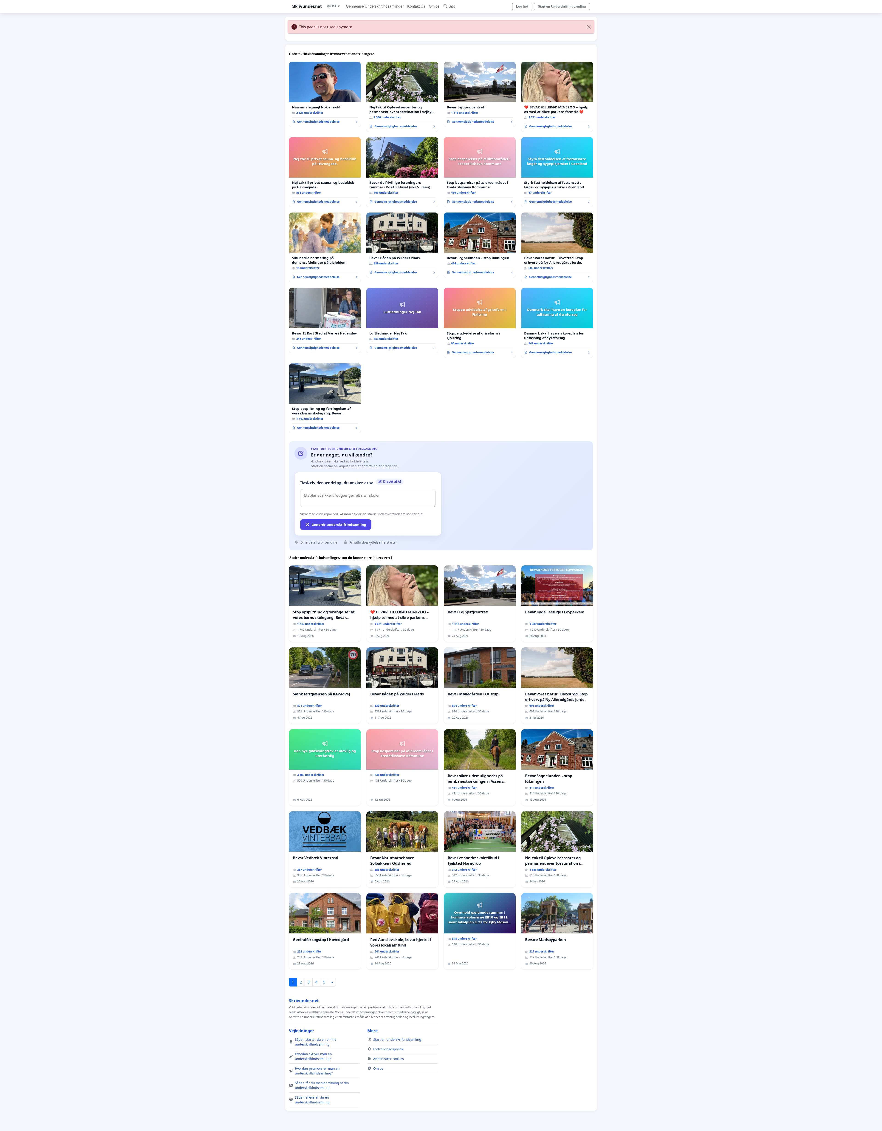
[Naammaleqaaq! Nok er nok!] (325, 94)
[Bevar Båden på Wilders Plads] (402, 245)
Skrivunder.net (306, 6)
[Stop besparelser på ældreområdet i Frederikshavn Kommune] (480, 172)
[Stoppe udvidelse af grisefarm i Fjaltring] (480, 323)
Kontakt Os (416, 6)
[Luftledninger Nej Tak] (402, 320)
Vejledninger (301, 1030)
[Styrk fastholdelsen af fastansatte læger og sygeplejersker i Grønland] (557, 172)
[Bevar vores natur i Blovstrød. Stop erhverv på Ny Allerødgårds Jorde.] (557, 247)
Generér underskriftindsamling (338, 524)
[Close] (588, 26)
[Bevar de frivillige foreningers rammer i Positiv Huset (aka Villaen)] (402, 172)
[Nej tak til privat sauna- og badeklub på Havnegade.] (325, 172)
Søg (452, 6)
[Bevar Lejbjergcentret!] (480, 94)
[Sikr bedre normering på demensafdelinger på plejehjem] (325, 247)
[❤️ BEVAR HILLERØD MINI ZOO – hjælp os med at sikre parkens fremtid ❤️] (557, 97)
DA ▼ (336, 6)
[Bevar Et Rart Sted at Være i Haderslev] (325, 320)
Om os (434, 6)
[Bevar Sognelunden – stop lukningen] (480, 245)
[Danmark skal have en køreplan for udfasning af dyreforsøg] (557, 323)
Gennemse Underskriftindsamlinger (375, 6)
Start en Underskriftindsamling (562, 6)
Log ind (522, 6)
